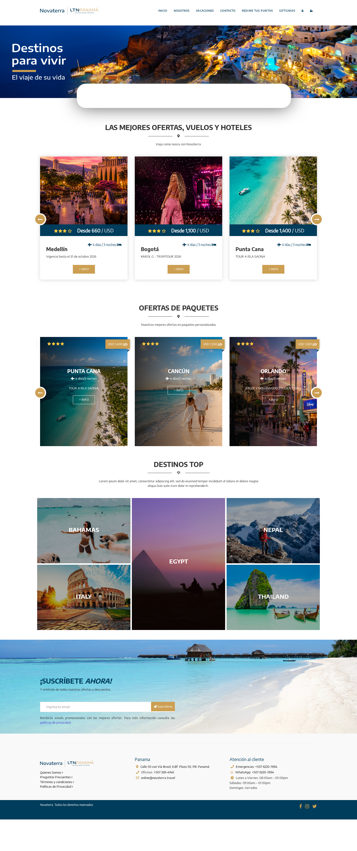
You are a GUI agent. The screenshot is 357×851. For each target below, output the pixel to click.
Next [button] (317, 219)
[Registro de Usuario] (311, 11)
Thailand (273, 596)
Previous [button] (40, 219)
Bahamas (84, 529)
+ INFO (41, 269)
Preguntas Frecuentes (55, 777)
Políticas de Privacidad (56, 786)
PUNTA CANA (84, 371)
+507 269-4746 (164, 772)
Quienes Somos (51, 772)
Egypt (178, 561)
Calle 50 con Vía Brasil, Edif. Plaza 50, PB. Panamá (174, 767)
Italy (84, 596)
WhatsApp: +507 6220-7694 (254, 772)
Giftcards (287, 10)
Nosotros (182, 10)
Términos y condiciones (56, 782)
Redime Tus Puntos (257, 10)
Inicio (163, 10)
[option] (136, 218)
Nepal (273, 529)
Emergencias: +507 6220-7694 (256, 767)
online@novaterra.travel (158, 778)
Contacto (228, 10)
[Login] (303, 11)
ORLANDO (273, 371)
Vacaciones (205, 10)
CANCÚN (178, 371)
